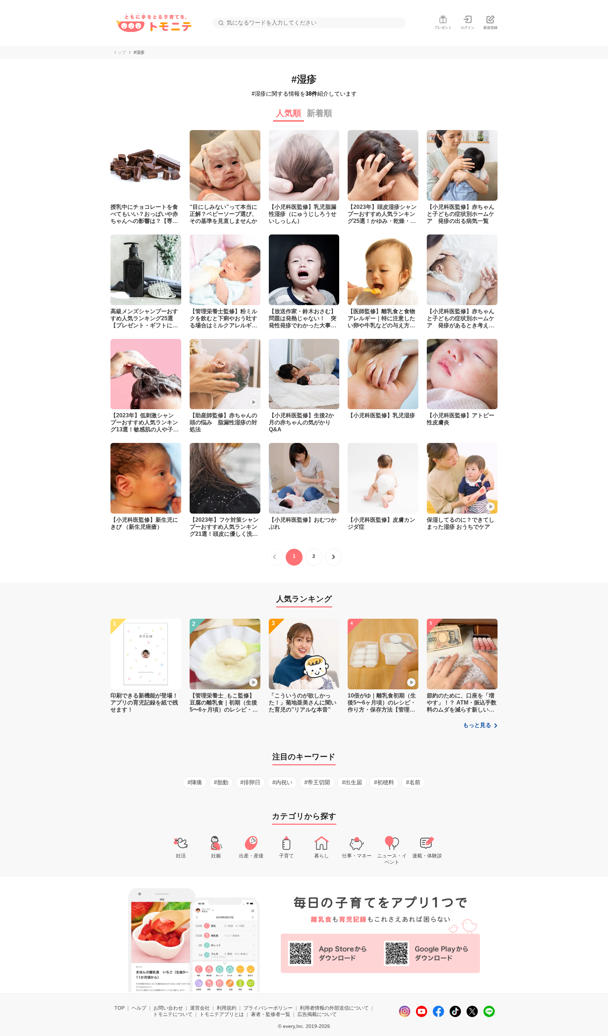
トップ (119, 52)
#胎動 (221, 782)
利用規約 (226, 1008)
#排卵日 (250, 782)
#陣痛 (195, 782)
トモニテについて (172, 1014)
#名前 (413, 782)
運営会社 (200, 1008)
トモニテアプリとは (222, 1014)
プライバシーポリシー (268, 1008)
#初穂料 (384, 782)
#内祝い (282, 782)
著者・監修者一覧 (270, 1014)
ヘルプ (139, 1008)
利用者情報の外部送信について (334, 1008)
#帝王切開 (317, 782)
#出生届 (352, 782)
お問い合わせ (168, 1008)
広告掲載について (317, 1014)
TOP (119, 1008)
